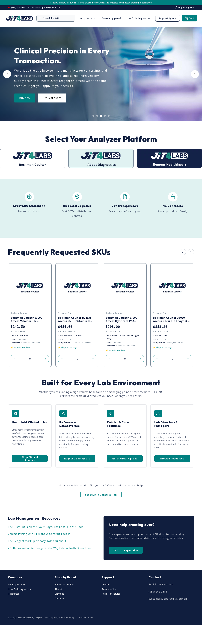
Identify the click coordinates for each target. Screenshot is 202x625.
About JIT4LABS (16, 584)
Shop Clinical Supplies (30, 458)
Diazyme (59, 598)
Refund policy (67, 617)
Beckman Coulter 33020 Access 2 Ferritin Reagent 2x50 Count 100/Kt (170, 319)
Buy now (24, 98)
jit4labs (18, 617)
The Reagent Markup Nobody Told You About (37, 541)
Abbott (58, 589)
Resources (13, 593)
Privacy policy (51, 617)
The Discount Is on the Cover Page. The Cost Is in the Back (45, 527)
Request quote (52, 98)
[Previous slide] (7, 74)
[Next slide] (195, 74)
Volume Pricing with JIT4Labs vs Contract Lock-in (39, 534)
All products (87, 18)
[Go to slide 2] (97, 116)
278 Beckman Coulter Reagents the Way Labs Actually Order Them (50, 548)
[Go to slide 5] (109, 116)
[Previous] (183, 252)
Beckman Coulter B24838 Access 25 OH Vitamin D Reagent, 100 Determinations (74, 319)
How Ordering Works (138, 18)
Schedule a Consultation (101, 494)
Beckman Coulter (64, 584)
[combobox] (57, 18)
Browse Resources (172, 458)
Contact (106, 584)
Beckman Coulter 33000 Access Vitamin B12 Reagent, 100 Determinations (26, 319)
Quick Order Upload (124, 458)
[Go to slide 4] (105, 116)
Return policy (109, 589)
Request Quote (167, 18)
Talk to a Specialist (125, 550)
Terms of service (111, 593)
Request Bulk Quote (77, 458)
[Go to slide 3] (101, 116)
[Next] (191, 252)
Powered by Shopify (32, 617)
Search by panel (111, 18)
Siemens (59, 593)
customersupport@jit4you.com (168, 598)
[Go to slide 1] (93, 116)
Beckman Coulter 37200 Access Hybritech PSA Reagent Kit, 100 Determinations (121, 319)
